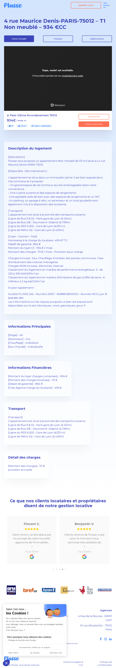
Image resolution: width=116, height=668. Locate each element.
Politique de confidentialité (104, 663)
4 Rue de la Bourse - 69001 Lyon (95, 618)
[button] (6, 662)
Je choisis (34, 653)
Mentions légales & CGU (73, 663)
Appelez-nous (85, 5)
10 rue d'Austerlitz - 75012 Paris (96, 627)
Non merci (13, 653)
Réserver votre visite (93, 124)
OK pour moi (56, 653)
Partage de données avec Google (22, 640)
